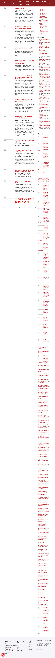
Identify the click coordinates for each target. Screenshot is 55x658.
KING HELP (47, 648)
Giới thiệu (30, 642)
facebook (20, 650)
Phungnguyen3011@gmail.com (9, 645)
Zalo (19, 647)
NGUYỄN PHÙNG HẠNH (21, 642)
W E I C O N (22, 202)
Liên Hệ (30, 646)
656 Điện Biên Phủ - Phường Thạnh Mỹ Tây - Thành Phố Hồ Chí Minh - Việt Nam (9, 650)
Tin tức (30, 644)
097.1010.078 (9, 641)
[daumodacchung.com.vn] (10, 3)
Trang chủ (30, 641)
